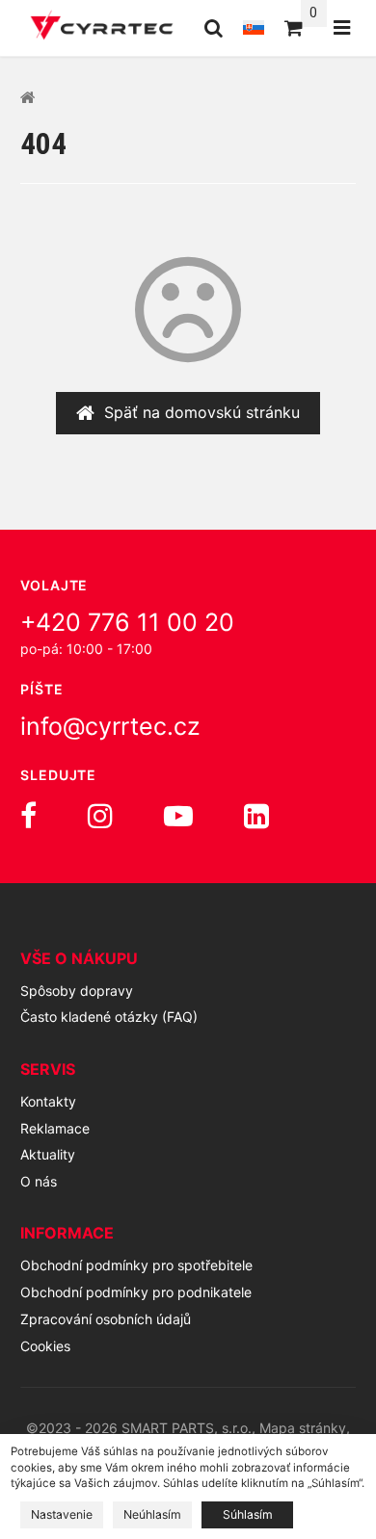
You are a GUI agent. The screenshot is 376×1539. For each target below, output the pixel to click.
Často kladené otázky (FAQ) (109, 1016)
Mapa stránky (302, 1428)
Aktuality (47, 1154)
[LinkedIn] (256, 815)
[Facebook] (28, 815)
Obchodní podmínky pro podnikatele (136, 1292)
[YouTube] (178, 815)
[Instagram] (100, 815)
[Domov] (101, 28)
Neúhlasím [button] (152, 1514)
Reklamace (55, 1128)
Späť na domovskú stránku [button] (202, 412)
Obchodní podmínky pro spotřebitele (136, 1265)
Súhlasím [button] (248, 1514)
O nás (38, 1181)
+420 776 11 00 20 (127, 622)
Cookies (45, 1346)
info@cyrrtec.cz (110, 726)
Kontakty (48, 1101)
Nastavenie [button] (62, 1514)
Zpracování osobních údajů (105, 1319)
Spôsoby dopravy (76, 990)
